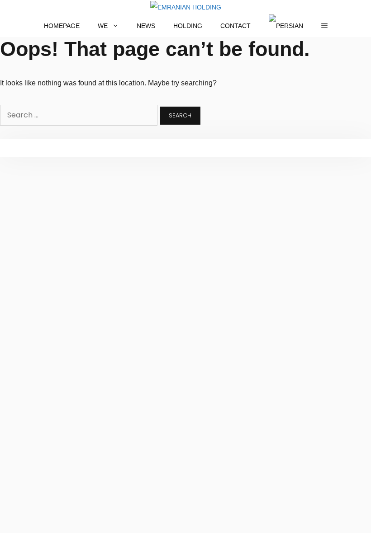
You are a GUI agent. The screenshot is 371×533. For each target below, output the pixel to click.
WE (103, 25)
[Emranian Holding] (185, 7)
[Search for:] (79, 115)
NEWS (146, 25)
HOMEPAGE (62, 25)
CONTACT (235, 25)
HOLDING (187, 25)
